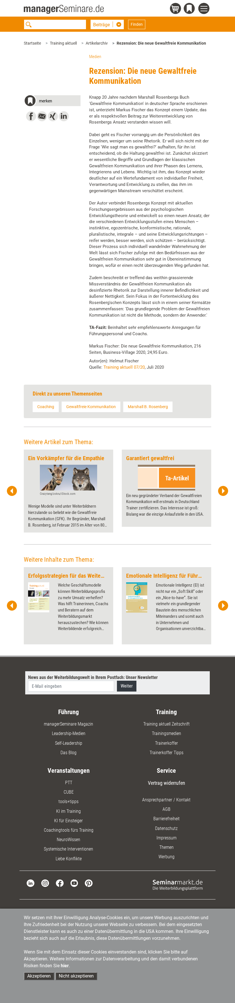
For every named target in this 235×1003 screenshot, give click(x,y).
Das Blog (68, 752)
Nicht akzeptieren (76, 976)
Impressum (166, 838)
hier (65, 965)
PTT (68, 782)
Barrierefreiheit (166, 818)
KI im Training (68, 811)
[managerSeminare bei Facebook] (59, 882)
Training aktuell (63, 43)
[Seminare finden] (177, 884)
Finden (137, 24)
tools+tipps (68, 801)
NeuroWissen (68, 839)
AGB (166, 809)
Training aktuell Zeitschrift (166, 724)
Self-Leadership (68, 743)
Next (223, 491)
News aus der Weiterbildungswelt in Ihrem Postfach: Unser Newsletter (93, 677)
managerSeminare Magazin (68, 724)
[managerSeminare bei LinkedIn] (30, 882)
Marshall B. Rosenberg (148, 406)
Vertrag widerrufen (166, 783)
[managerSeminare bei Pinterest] (88, 882)
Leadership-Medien (68, 733)
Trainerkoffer (166, 743)
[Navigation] (204, 9)
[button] (52, 101)
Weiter (127, 686)
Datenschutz (166, 828)
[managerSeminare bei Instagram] (45, 882)
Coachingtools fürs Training (68, 830)
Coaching (45, 406)
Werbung (166, 856)
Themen (166, 847)
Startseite (32, 43)
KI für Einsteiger (68, 820)
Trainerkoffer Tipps (166, 752)
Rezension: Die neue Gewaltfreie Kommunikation (161, 43)
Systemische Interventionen (68, 849)
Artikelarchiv (97, 43)
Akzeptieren (39, 976)
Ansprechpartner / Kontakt (166, 800)
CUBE (69, 792)
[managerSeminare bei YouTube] (74, 882)
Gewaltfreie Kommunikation (91, 406)
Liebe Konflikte (69, 858)
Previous (12, 491)
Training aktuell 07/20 (124, 367)
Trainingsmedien (166, 733)
